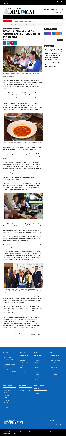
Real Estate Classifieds (10, 371)
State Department (55, 367)
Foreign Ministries (24, 365)
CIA (51, 372)
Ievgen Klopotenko (16, 179)
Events (22, 17)
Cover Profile (7, 357)
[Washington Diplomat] (19, 10)
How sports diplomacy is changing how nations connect (53, 58)
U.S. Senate (54, 374)
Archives (6, 400)
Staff (5, 397)
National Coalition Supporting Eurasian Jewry (23, 327)
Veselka (39, 257)
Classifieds (7, 369)
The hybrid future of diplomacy (11, 333)
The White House (55, 360)
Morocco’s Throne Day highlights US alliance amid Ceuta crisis (53, 54)
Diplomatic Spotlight (9, 364)
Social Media (7, 390)
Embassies (22, 360)
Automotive (38, 360)
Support (30, 1)
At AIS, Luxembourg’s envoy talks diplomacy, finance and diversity (53, 50)
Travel (36, 379)
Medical (37, 362)
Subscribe (19, 1)
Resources (15, 17)
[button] (61, 17)
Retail (36, 367)
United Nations (24, 362)
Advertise (6, 3)
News (9, 17)
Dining (37, 365)
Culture (29, 17)
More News (11, 24)
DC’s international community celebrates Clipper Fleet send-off (53, 65)
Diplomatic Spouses (25, 390)
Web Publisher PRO (12, 433)
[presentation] (59, 21)
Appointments (8, 367)
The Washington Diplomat (15, 28)
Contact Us (60, 12)
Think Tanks (23, 367)
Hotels (37, 370)
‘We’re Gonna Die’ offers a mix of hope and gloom (32, 333)
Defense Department (56, 370)
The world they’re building (21, 21)
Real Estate (38, 377)
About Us (24, 1)
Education (38, 372)
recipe (9, 147)
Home (5, 17)
